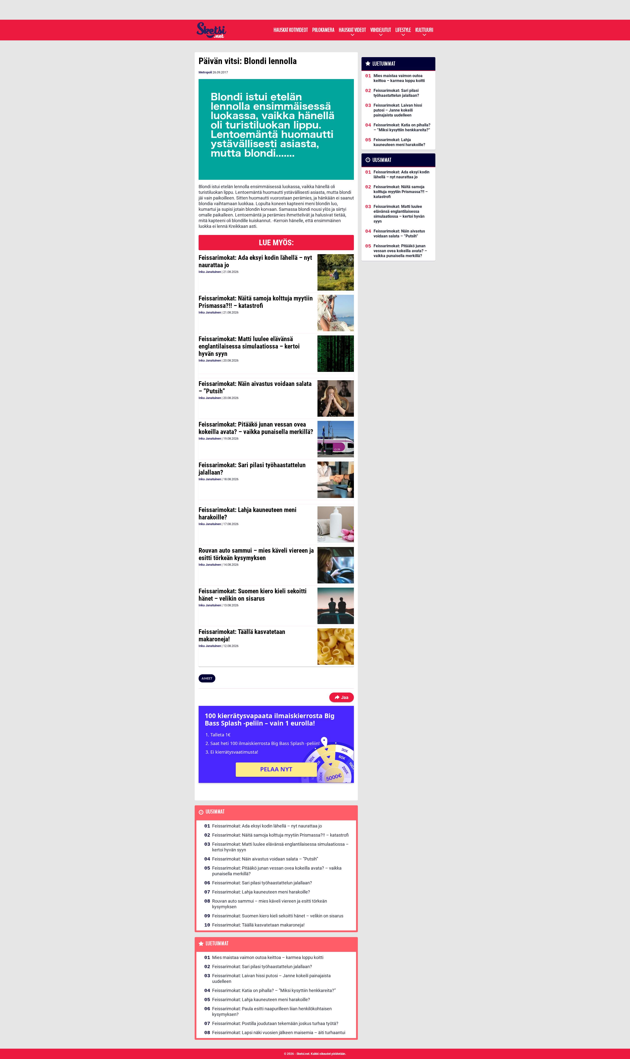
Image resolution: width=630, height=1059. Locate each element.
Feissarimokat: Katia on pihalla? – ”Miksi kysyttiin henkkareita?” (274, 990)
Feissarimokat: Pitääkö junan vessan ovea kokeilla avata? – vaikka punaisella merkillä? (256, 428)
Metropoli (205, 72)
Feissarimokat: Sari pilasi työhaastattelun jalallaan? (252, 468)
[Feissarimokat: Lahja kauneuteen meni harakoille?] (335, 524)
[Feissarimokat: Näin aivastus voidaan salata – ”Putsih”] (335, 398)
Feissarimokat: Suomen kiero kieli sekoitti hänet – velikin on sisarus (253, 594)
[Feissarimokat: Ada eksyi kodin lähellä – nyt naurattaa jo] (335, 272)
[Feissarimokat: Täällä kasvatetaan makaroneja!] (335, 646)
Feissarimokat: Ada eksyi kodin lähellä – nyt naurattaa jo (255, 261)
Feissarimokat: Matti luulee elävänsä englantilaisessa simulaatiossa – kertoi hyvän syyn (249, 346)
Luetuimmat (217, 943)
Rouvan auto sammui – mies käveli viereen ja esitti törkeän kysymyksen (256, 554)
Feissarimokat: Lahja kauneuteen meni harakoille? (248, 513)
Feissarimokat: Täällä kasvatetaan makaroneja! (242, 635)
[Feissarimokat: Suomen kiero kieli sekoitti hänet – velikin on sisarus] (335, 606)
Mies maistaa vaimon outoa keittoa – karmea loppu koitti (267, 957)
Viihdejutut (380, 30)
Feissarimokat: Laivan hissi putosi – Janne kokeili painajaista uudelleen (271, 978)
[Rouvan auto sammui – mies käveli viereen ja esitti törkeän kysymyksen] (335, 565)
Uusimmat (215, 812)
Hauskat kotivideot (291, 30)
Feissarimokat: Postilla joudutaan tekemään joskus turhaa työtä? (275, 1023)
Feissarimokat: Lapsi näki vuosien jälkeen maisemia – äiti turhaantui (278, 1032)
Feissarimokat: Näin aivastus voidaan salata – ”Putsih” (255, 387)
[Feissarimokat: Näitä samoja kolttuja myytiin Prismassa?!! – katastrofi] (335, 313)
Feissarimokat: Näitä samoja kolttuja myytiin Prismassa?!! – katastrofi (256, 302)
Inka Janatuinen (210, 272)
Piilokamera (323, 30)
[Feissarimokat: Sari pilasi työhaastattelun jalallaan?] (335, 480)
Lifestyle (403, 30)
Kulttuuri (424, 30)
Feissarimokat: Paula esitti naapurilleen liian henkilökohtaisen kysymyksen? (272, 1011)
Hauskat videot (352, 30)
